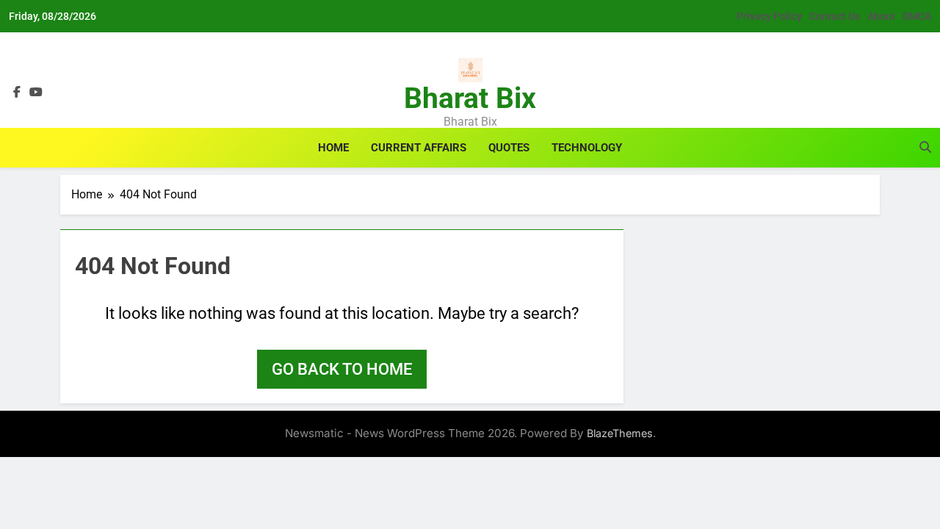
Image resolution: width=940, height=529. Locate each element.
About (881, 16)
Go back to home (342, 369)
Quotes (508, 147)
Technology (587, 147)
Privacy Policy (769, 16)
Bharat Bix (470, 98)
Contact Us (834, 16)
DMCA (917, 16)
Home (333, 147)
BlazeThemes (620, 433)
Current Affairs (418, 147)
